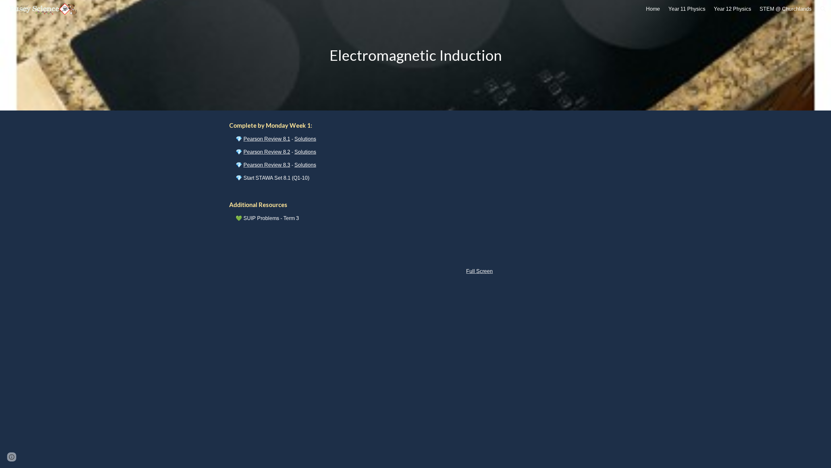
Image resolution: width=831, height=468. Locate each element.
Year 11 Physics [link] (686, 9)
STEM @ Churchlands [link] (786, 9)
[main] (415, 55)
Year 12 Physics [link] (732, 9)
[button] (823, 9)
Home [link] (653, 9)
